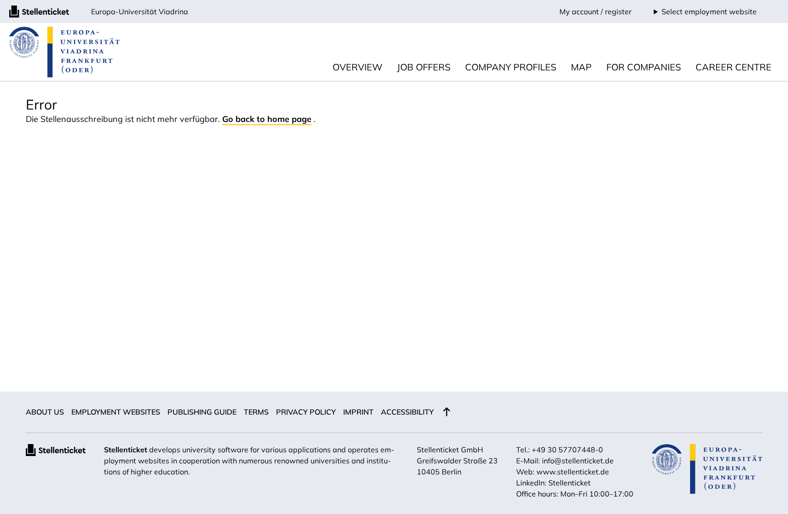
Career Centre (733, 67)
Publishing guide (201, 411)
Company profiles (510, 67)
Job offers (423, 67)
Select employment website (709, 11)
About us (45, 411)
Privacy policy (306, 411)
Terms (256, 411)
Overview (357, 67)
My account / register (595, 11)
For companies (643, 67)
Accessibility (407, 411)
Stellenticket (125, 449)
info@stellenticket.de (578, 460)
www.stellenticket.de (572, 471)
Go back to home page (266, 119)
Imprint (358, 411)
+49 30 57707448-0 (567, 449)
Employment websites (115, 411)
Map (581, 67)
